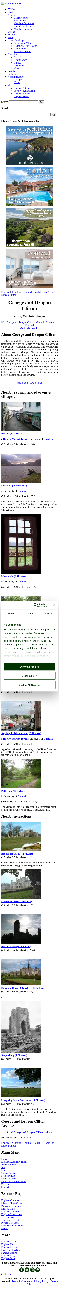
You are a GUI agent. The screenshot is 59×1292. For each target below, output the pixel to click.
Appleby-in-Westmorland (14, 733)
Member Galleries (23, 29)
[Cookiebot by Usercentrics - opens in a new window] (35, 605)
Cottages (18, 79)
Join (3, 1167)
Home (11, 12)
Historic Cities (21, 48)
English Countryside (11, 1214)
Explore (11, 34)
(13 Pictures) (24, 946)
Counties (12, 71)
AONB (17, 57)
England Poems (21, 96)
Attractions (13, 54)
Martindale (7, 576)
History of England (10, 1250)
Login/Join (13, 74)
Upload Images (8, 1173)
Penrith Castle (9, 946)
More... (17, 68)
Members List (8, 1175)
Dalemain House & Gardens (16, 988)
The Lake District (10, 1220)
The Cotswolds (8, 1217)
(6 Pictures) (35, 733)
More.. (11, 85)
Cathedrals (19, 65)
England (5, 292)
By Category (20, 20)
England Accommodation (14, 1161)
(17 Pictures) (25, 901)
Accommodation (16, 76)
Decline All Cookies (29, 685)
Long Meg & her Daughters (16, 1100)
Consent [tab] (10, 613)
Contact (5, 1187)
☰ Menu (12, 9)
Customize (28, 675)
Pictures (11, 15)
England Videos (22, 93)
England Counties (10, 1200)
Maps (10, 37)
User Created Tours (23, 26)
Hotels (17, 82)
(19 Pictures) (38, 988)
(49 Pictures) (16, 433)
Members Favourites (24, 23)
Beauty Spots (20, 60)
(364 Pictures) (19, 485)
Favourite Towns (22, 51)
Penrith (27, 292)
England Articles (22, 88)
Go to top (6, 1274)
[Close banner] (54, 605)
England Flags (8, 1255)
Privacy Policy (41, 1281)
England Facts (8, 1244)
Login (4, 1170)
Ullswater (6, 485)
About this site (8, 1164)
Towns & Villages (16, 40)
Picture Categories (10, 1222)
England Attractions (11, 1211)
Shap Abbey (7, 1055)
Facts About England (24, 90)
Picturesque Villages (24, 43)
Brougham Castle (10, 853)
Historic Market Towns (25, 45)
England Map (8, 1258)
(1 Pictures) (21, 1055)
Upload (11, 31)
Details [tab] (29, 613)
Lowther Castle (9, 901)
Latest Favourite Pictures (13, 1181)
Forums (5, 1184)
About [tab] (48, 613)
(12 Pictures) (27, 853)
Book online (23, 383)
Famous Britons (9, 1252)
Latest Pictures (21, 17)
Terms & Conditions (22, 1281)
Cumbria (16, 292)
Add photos (36, 383)
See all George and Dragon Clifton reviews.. (29, 1132)
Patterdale (6, 791)
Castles (17, 62)
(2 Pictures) (20, 576)
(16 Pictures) (19, 791)
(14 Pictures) (38, 1100)
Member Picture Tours (12, 1225)
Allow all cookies (29, 666)
